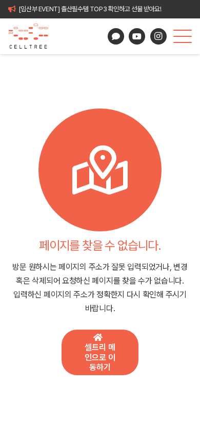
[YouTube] (137, 36)
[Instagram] (158, 36)
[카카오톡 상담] (116, 36)
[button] (182, 36)
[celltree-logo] (32, 36)
